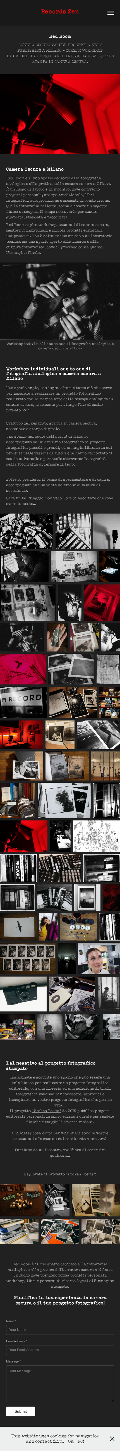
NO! (81, 1441)
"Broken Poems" (46, 1111)
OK (71, 1441)
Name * (11, 1321)
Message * (13, 1361)
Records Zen (60, 11)
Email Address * (16, 1341)
